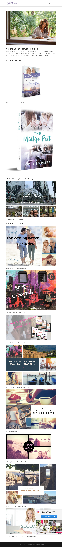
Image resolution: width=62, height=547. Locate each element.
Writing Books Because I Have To (22, 48)
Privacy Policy (40, 544)
